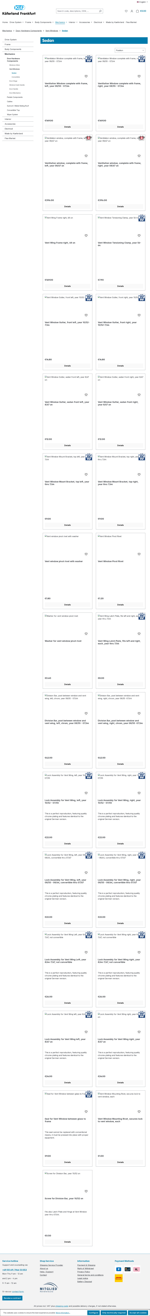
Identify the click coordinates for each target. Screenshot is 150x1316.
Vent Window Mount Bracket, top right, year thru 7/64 (118, 482)
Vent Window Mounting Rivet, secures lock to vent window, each (120, 1120)
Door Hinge (13, 81)
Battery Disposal (84, 1281)
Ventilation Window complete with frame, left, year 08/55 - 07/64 (66, 84)
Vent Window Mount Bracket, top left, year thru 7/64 (67, 482)
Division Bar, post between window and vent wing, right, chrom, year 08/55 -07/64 (120, 721)
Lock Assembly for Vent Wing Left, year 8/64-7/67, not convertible (65, 960)
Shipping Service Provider (51, 1265)
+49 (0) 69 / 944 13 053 (14, 1270)
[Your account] (132, 11)
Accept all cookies (138, 1313)
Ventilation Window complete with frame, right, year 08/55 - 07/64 (119, 84)
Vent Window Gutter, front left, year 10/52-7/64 (67, 323)
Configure (93, 1313)
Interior (8, 119)
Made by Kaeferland (14, 133)
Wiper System (12, 114)
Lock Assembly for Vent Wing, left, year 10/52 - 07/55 (65, 801)
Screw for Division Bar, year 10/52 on (64, 1198)
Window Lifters (14, 65)
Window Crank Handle (17, 85)
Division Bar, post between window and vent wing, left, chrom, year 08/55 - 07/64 (67, 721)
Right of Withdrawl (85, 1268)
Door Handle (13, 89)
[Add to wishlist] (86, 76)
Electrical (9, 129)
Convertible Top (13, 110)
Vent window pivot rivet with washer (64, 561)
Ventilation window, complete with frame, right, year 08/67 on (119, 164)
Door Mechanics (15, 93)
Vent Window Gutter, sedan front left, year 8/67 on (67, 403)
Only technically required (114, 1313)
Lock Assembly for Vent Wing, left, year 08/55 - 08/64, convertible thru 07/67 (65, 881)
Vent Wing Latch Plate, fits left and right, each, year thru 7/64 (119, 642)
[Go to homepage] (19, 10)
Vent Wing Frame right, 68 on (60, 243)
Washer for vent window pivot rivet (63, 641)
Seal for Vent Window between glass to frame (65, 1120)
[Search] (100, 11)
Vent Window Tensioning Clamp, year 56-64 (119, 244)
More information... (63, 1313)
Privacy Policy (83, 1272)
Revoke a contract (12, 1298)
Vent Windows (14, 69)
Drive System (11, 39)
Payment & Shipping (86, 1265)
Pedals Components (15, 97)
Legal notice (82, 1278)
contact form (18, 1291)
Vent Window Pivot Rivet (110, 561)
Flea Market (10, 138)
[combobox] (77, 11)
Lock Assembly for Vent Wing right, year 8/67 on (119, 1040)
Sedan (14, 73)
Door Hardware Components (13, 60)
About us (44, 1268)
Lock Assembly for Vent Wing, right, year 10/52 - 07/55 (119, 801)
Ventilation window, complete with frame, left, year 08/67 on (66, 164)
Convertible (16, 77)
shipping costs (61, 1306)
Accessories (10, 124)
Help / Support (46, 1272)
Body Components (13, 49)
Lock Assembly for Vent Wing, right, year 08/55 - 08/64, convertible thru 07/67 (119, 881)
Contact (43, 1275)
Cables (9, 101)
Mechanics (10, 54)
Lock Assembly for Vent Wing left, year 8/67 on (65, 1040)
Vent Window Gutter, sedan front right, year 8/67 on (118, 403)
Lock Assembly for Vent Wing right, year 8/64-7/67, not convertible (119, 960)
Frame (7, 44)
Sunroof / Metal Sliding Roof (18, 106)
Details (67, 127)
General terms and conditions (90, 1275)
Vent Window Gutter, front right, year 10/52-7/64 (117, 323)
